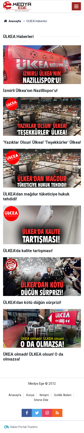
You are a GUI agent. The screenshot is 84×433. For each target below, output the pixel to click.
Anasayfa (15, 395)
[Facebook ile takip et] (27, 413)
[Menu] (76, 6)
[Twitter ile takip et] (37, 413)
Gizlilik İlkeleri (62, 395)
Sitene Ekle (41, 400)
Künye (30, 395)
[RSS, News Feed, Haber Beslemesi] (57, 413)
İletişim (44, 395)
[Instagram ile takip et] (47, 413)
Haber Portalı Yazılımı (24, 427)
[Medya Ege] (17, 6)
